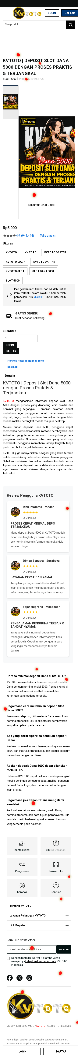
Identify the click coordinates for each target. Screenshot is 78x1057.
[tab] (39, 375)
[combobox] (39, 24)
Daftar (70, 12)
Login (52, 12)
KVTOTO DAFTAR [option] (55, 252)
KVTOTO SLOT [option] (15, 271)
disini (37, 297)
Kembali (22, 892)
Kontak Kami (22, 849)
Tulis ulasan (47, 235)
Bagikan (12, 366)
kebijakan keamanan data (40, 961)
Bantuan (56, 892)
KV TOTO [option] (30, 252)
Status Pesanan (56, 850)
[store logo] (27, 13)
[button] (21, 141)
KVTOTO (8, 401)
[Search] (70, 25)
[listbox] (39, 266)
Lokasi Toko (56, 871)
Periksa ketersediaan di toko (25, 360)
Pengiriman (22, 871)
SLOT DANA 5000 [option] (43, 271)
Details (10, 375)
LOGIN (10, 345)
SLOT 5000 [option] (13, 280)
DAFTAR (11, 351)
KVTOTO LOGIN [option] (15, 261)
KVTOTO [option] (11, 252)
